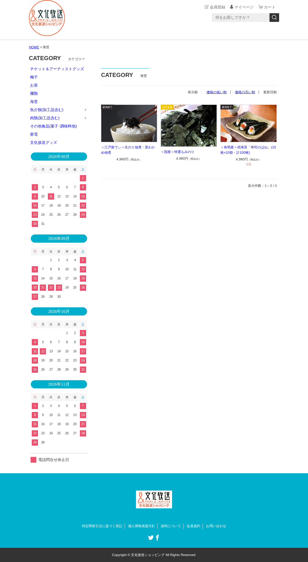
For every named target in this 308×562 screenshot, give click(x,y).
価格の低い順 (216, 92)
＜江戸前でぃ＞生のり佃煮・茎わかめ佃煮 (128, 149)
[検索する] (274, 17)
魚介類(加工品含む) (46, 110)
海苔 (34, 102)
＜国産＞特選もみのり (177, 152)
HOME (34, 47)
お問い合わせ (216, 526)
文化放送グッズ (43, 142)
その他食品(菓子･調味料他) (53, 126)
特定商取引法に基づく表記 (102, 526)
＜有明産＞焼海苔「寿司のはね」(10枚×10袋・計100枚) (248, 149)
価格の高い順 (245, 92)
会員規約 (193, 526)
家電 (34, 134)
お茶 (34, 85)
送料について (171, 526)
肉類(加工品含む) (44, 118)
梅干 (34, 77)
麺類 (34, 93)
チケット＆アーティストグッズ (57, 69)
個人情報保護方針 (141, 526)
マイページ (244, 7)
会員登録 (217, 7)
